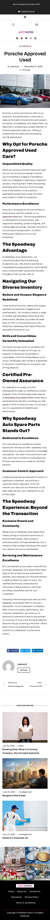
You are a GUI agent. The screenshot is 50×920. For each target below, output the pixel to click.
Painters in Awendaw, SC (15, 838)
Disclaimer (16, 897)
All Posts (24, 670)
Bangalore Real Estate (13, 795)
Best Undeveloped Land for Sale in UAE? (26, 4)
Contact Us (34, 891)
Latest (20, 746)
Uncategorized (25, 792)
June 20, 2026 (8, 792)
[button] (13, 24)
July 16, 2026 (8, 746)
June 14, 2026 (8, 834)
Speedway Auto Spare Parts (19, 398)
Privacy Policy (32, 897)
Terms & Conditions (26, 903)
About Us (21, 891)
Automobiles (25, 46)
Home (11, 891)
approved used (9, 216)
